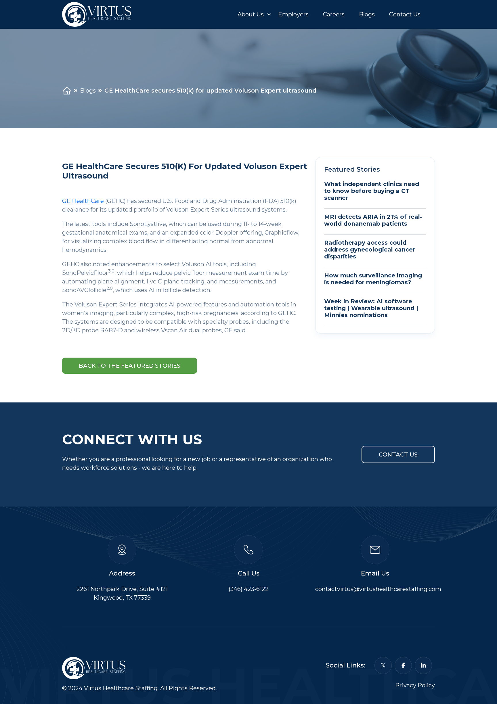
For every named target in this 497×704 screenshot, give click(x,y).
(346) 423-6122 (249, 589)
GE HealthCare (83, 200)
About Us (251, 14)
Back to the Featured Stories (129, 365)
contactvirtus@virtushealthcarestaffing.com (378, 589)
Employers (293, 14)
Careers (334, 14)
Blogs (367, 14)
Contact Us (404, 14)
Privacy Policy (415, 685)
